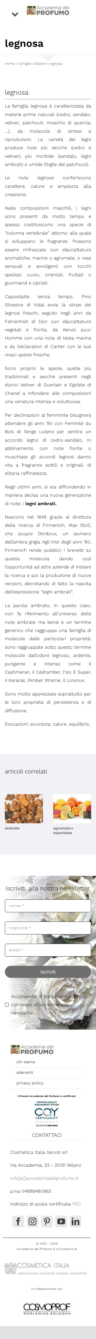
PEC (76, 1204)
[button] (9, 815)
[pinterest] (47, 1221)
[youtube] (61, 1221)
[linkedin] (75, 1221)
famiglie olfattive (32, 63)
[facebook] (18, 1221)
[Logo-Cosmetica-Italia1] (47, 1262)
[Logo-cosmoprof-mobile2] (46, 1302)
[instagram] (32, 1221)
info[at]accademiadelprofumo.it (44, 1178)
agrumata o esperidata (63, 830)
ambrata (12, 828)
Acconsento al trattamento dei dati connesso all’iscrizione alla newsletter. (49, 1005)
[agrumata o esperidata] (72, 808)
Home (10, 63)
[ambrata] (24, 808)
